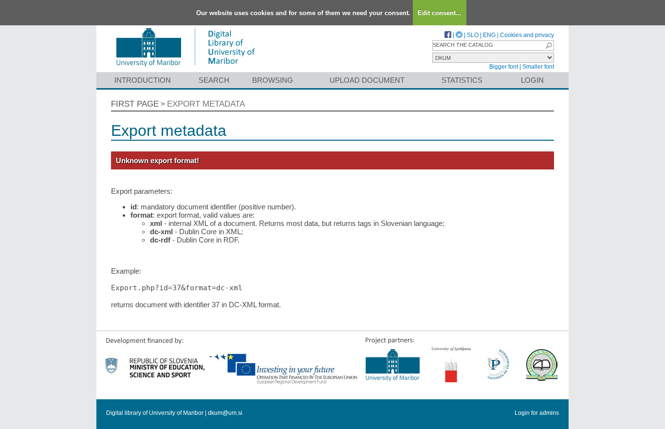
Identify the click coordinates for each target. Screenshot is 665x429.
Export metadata (206, 104)
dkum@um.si (225, 413)
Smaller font (538, 66)
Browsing (272, 80)
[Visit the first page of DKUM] (185, 67)
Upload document (367, 80)
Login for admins (537, 413)
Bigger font (503, 66)
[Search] (549, 45)
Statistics (462, 80)
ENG (489, 35)
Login (532, 80)
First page (135, 104)
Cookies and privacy (527, 35)
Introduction (142, 80)
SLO (473, 35)
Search (214, 80)
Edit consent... (440, 13)
